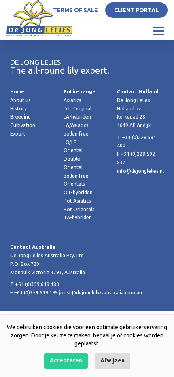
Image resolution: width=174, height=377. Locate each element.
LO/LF (70, 142)
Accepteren (66, 360)
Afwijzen (112, 360)
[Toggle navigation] (159, 30)
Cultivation (22, 125)
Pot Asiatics (77, 200)
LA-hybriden (77, 116)
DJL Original (77, 108)
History (18, 108)
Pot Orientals (79, 209)
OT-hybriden (78, 192)
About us (20, 100)
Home (17, 91)
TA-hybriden (78, 217)
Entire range (79, 91)
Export (17, 133)
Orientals (74, 183)
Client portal (136, 10)
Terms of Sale (75, 10)
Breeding (20, 116)
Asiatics (72, 100)
